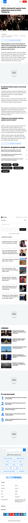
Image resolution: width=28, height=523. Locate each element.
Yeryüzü (16, 488)
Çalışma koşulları (7, 167)
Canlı (24, 1)
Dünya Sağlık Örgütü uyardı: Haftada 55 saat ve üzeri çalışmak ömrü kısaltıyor (11, 155)
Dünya (8, 5)
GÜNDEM (4, 328)
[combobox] (14, 450)
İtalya (20, 461)
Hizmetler (3, 506)
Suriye (14, 464)
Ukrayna (21, 464)
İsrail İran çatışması (8, 458)
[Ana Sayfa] (1, 5)
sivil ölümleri (22, 471)
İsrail (14, 461)
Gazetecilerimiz (4, 499)
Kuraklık (7, 464)
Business (3, 488)
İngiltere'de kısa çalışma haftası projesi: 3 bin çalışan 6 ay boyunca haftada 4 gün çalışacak (11, 150)
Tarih (10, 468)
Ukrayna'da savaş (20, 458)
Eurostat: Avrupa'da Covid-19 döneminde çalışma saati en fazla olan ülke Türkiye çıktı (12, 159)
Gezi (2, 493)
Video (2, 496)
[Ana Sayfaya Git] (5, 1)
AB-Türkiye (5, 171)
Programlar (17, 496)
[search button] (24, 450)
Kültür (16, 493)
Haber (4, 5)
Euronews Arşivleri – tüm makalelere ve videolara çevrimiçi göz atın (20, 500)
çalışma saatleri (6, 164)
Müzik (17, 468)
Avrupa (2, 485)
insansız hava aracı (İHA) (9, 471)
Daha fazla (3, 509)
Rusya (7, 461)
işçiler (15, 164)
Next (2, 491)
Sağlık (16, 491)
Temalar (3, 482)
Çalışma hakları (18, 167)
